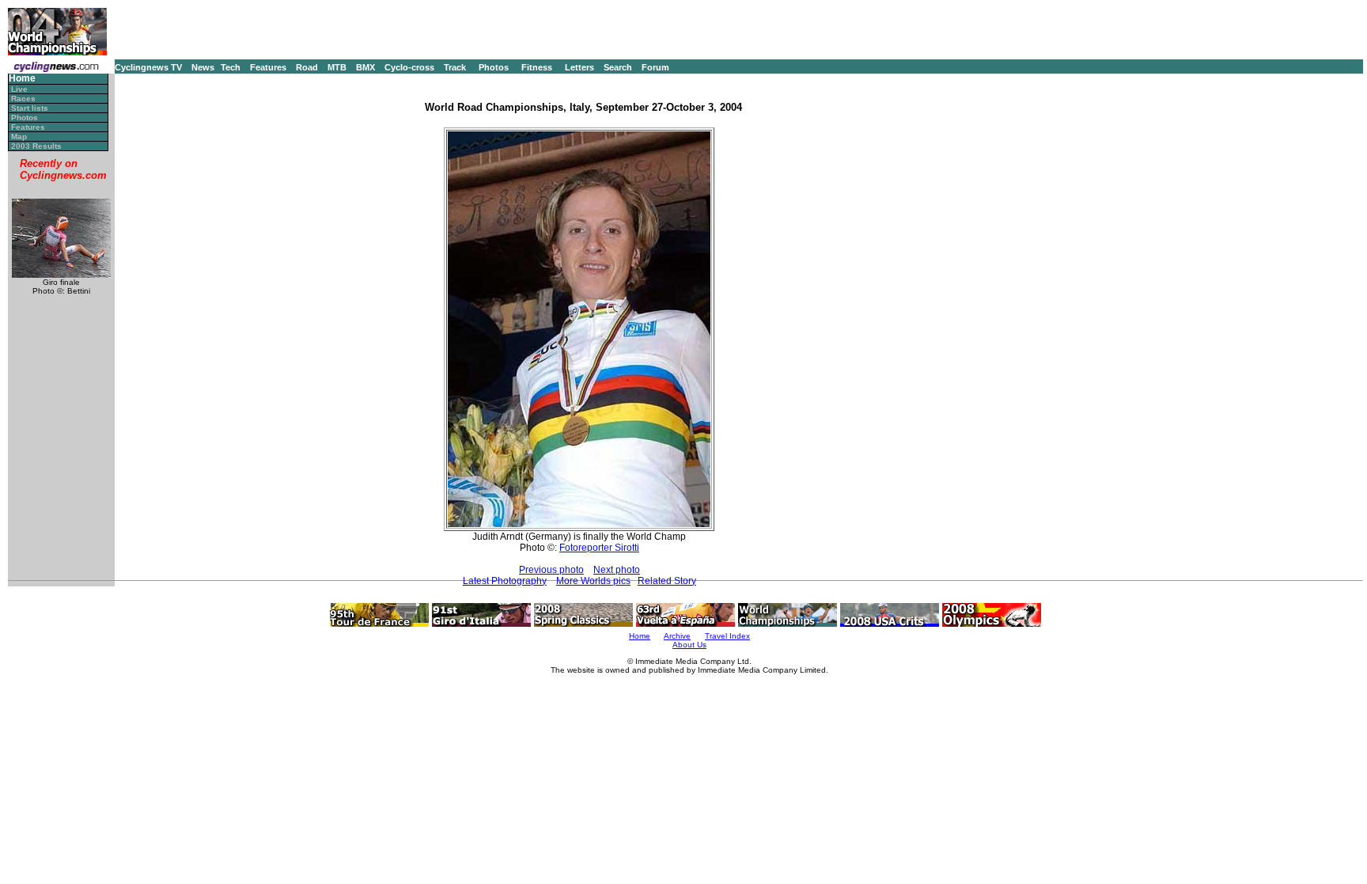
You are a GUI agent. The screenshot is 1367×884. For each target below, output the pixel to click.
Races (23, 98)
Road (307, 67)
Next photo (616, 569)
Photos (494, 67)
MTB (337, 67)
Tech (230, 67)
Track (455, 67)
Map (19, 136)
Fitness (536, 67)
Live (19, 89)
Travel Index (727, 636)
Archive (677, 636)
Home (22, 79)
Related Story (667, 580)
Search (618, 67)
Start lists (29, 108)
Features (268, 67)
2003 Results (36, 146)
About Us (689, 644)
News (202, 67)
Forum (655, 67)
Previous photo (551, 569)
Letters (579, 67)
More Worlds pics (593, 580)
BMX (365, 67)
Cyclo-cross (409, 67)
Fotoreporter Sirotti (599, 547)
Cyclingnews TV (148, 67)
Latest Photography (505, 580)
